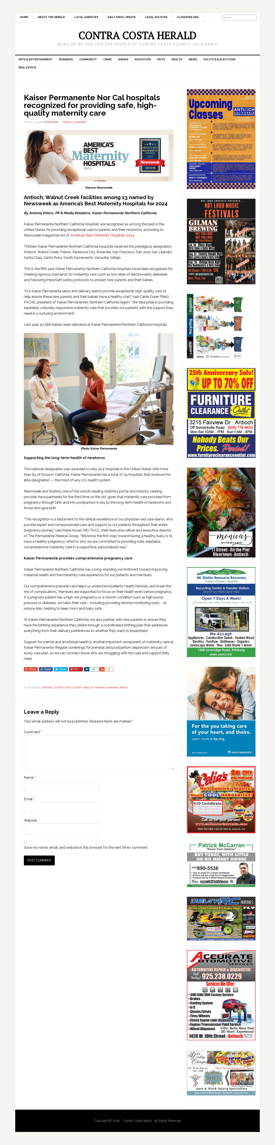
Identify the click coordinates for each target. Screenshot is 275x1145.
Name (29, 777)
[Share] (86, 669)
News (124, 687)
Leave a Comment (75, 122)
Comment (33, 732)
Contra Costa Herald (137, 35)
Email (29, 799)
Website (30, 820)
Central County (52, 687)
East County (73, 687)
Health (88, 687)
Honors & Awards (107, 687)
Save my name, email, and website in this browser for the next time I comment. (86, 847)
